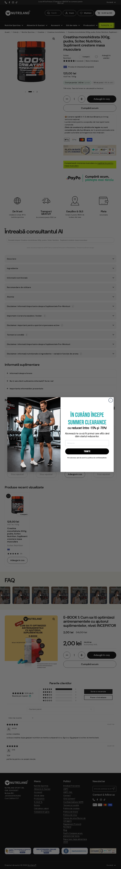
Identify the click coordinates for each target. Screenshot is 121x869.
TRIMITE (87, 451)
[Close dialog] (111, 400)
